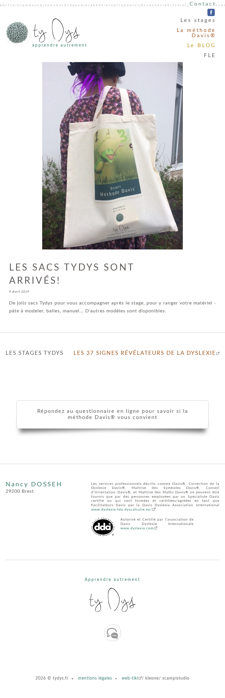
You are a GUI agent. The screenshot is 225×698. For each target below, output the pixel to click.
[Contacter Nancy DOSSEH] (112, 633)
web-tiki (130, 678)
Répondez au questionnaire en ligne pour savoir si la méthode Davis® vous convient (112, 414)
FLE (210, 55)
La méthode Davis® (196, 33)
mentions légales (95, 678)
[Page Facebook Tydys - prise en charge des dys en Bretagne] (211, 13)
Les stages (198, 20)
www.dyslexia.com (137, 528)
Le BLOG (201, 45)
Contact (203, 4)
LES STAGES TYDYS (35, 353)
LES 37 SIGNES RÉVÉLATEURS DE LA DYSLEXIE (145, 353)
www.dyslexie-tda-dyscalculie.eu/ (121, 509)
